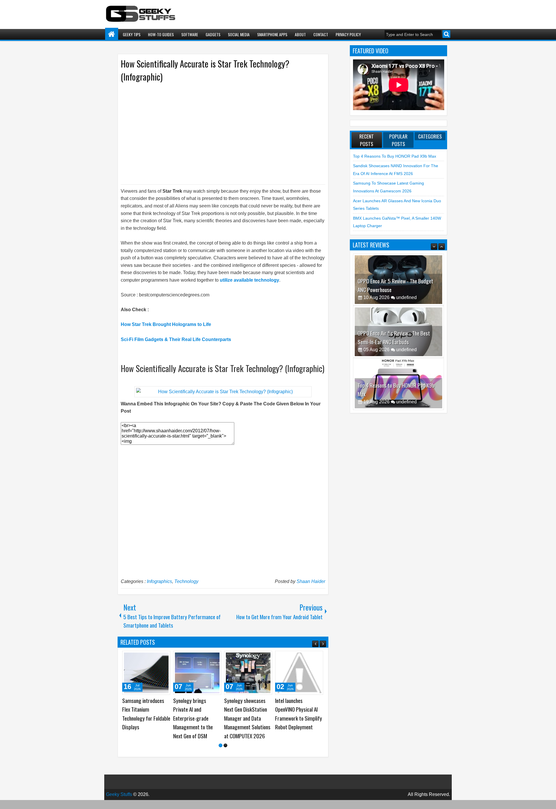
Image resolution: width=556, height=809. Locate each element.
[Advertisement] (217, 132)
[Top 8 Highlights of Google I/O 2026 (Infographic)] (248, 673)
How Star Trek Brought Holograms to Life (166, 324)
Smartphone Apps (272, 34)
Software (189, 34)
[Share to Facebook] (151, 657)
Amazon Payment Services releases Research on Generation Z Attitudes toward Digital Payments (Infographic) (299, 722)
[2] (225, 754)
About (300, 34)
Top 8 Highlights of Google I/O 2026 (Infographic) (243, 709)
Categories (430, 136)
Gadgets (213, 34)
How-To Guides (161, 34)
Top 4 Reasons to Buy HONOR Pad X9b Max (394, 156)
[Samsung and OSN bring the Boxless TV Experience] (197, 673)
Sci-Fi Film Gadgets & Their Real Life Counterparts (176, 339)
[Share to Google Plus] (164, 657)
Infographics (159, 581)
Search (446, 34)
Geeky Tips (131, 34)
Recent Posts (366, 139)
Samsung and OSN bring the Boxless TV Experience (194, 709)
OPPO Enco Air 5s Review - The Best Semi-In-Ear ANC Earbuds (394, 337)
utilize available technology (249, 280)
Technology (186, 581)
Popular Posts (398, 139)
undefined (406, 297)
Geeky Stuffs (119, 803)
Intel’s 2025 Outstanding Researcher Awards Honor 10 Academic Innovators (142, 718)
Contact (320, 34)
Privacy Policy (348, 34)
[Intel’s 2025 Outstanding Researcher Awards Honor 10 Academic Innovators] (146, 673)
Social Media (239, 34)
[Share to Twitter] (157, 657)
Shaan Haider (311, 581)
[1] (220, 754)
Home (111, 34)
